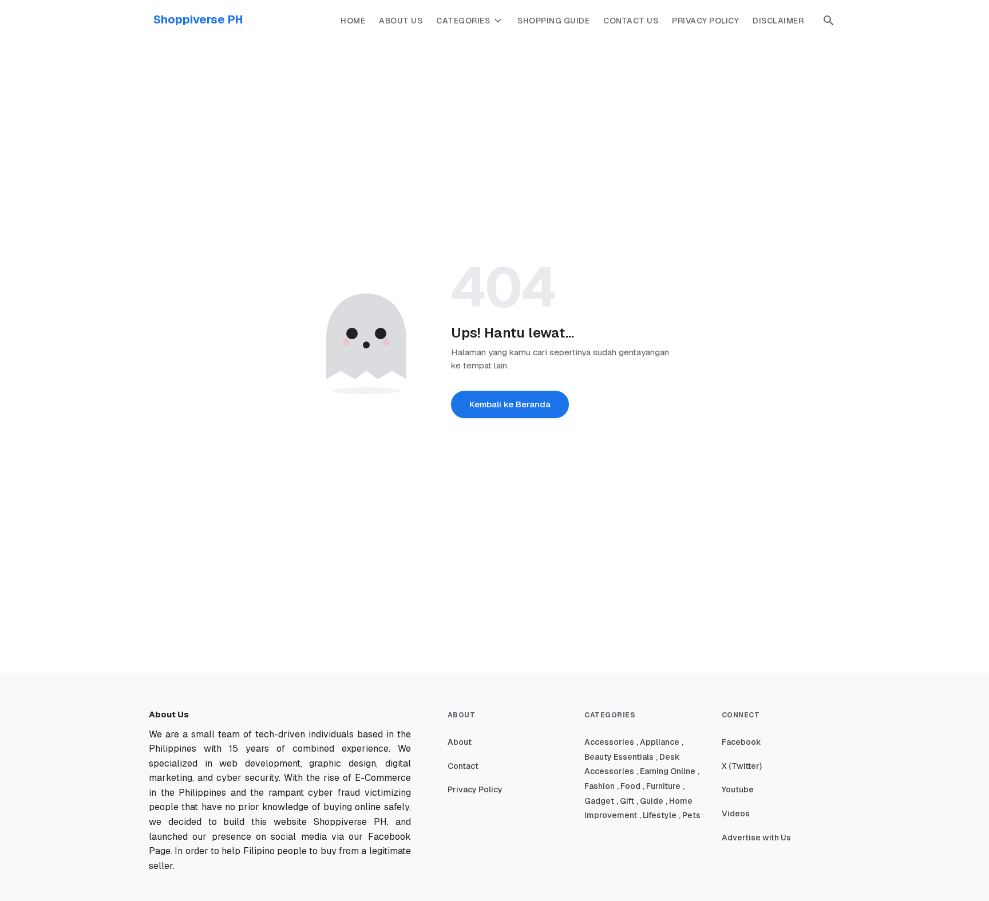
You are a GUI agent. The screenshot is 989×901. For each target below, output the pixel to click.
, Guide (649, 801)
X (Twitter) (742, 766)
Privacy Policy (705, 20)
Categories (463, 20)
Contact (463, 766)
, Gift (625, 801)
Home (353, 20)
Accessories (609, 742)
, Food (628, 786)
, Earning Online (665, 771)
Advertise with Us (756, 837)
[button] (829, 20)
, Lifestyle (658, 815)
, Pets (690, 815)
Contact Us (630, 20)
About (460, 742)
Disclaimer (778, 20)
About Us (400, 20)
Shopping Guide (553, 20)
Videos (736, 813)
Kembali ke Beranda (510, 404)
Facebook (741, 742)
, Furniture (662, 786)
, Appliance (657, 742)
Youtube (738, 789)
